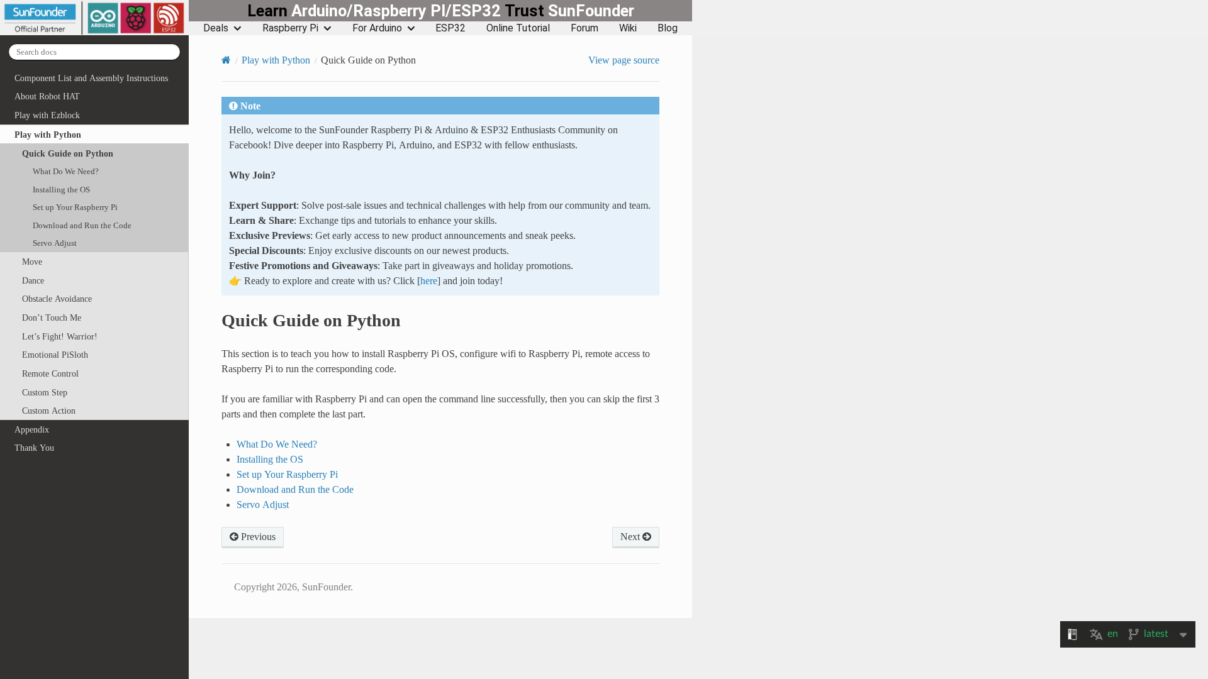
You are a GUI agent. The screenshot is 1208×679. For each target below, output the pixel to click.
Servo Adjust (55, 243)
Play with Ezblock (47, 115)
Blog (667, 28)
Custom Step (44, 392)
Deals (215, 28)
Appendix (31, 429)
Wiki (628, 28)
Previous (257, 536)
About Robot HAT (47, 96)
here (428, 280)
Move (32, 261)
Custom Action (49, 410)
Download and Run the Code (82, 225)
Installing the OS (61, 189)
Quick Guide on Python (67, 153)
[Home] (226, 60)
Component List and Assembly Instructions (91, 78)
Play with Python (47, 134)
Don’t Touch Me (51, 317)
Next (631, 536)
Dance (33, 280)
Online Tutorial (518, 28)
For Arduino (377, 28)
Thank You (34, 447)
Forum (584, 28)
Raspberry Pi (290, 28)
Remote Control (50, 373)
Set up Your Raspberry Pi (75, 207)
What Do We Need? (66, 171)
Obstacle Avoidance (57, 298)
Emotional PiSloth (55, 354)
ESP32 (450, 28)
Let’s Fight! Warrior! (60, 336)
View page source (623, 60)
